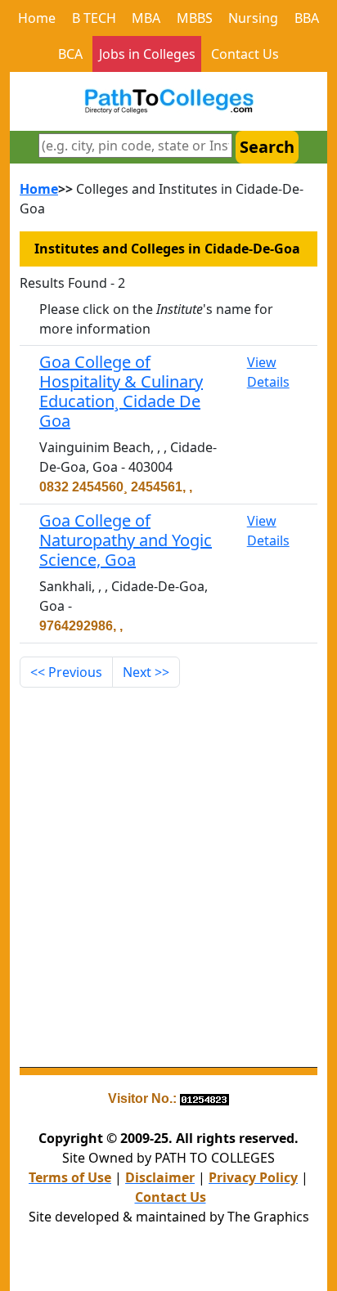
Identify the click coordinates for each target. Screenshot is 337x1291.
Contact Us (245, 54)
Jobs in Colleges (147, 54)
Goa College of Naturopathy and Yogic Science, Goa (125, 540)
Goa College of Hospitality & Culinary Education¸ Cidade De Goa (121, 391)
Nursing (253, 18)
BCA (70, 54)
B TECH (94, 18)
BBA (306, 18)
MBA (146, 18)
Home (37, 18)
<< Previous (66, 672)
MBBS (195, 18)
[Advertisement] (168, 877)
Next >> (146, 672)
